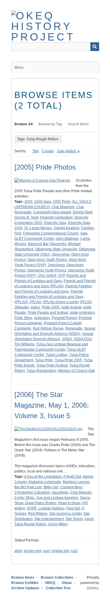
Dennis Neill (82, 212)
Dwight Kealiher (66, 228)
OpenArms (56, 265)
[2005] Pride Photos (45, 167)
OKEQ (50, 583)
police (35, 307)
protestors (42, 318)
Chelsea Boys (71, 487)
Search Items (78, 124)
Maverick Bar (38, 244)
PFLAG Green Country (61, 302)
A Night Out (72, 477)
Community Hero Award (52, 212)
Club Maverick (63, 207)
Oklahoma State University (56, 249)
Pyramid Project (64, 318)
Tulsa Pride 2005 (68, 360)
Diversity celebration (56, 217)
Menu (18, 67)
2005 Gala (42, 202)
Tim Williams (24, 344)
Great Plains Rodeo (40, 503)
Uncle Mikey (58, 524)
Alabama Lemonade (44, 482)
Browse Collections (57, 577)
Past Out (73, 508)
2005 (28, 202)
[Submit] (94, 46)
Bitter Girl (51, 487)
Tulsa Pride (44, 360)
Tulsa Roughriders (41, 371)
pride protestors (82, 312)
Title (35, 151)
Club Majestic (81, 492)
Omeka (92, 588)
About (67, 583)
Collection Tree (58, 588)
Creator (48, 151)
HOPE (32, 508)
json (46, 551)
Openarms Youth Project (46, 270)
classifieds (60, 492)
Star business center (65, 513)
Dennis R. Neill (26, 217)
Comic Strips (24, 498)
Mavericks (58, 244)
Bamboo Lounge (76, 482)
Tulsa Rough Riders (30, 524)
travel (89, 519)
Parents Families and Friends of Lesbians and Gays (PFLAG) (48, 296)
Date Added (67, 151)
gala (83, 233)
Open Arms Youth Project (47, 260)
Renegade (73, 328)
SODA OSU (83, 339)
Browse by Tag (50, 124)
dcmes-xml (32, 551)
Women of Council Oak (76, 371)
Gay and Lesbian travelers (57, 498)
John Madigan (67, 239)
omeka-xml (60, 551)
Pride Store (23, 318)
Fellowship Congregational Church (51, 233)
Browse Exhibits (24, 583)
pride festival (71, 307)
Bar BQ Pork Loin (28, 487)
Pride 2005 (51, 307)
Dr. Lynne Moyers (38, 228)
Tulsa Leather (56, 355)
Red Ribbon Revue (48, 328)
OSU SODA (47, 275)
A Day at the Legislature (43, 477)
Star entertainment (49, 519)
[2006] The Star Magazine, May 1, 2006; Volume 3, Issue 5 (51, 405)
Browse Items (22, 577)
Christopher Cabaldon (32, 492)
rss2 (74, 551)
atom (18, 551)
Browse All (23, 124)
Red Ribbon (38, 513)
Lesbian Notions (51, 508)
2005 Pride (61, 202)
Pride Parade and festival (48, 312)
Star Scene (74, 519)
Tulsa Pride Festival (52, 365)
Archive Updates (25, 588)
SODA (67, 339)
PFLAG (35, 302)
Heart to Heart (69, 503)
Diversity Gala (55, 223)
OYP (61, 275)
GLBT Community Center (34, 239)
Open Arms (61, 254)
